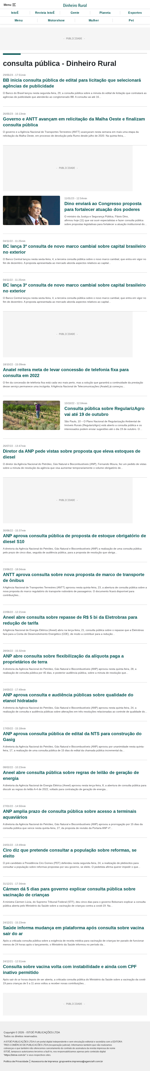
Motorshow (56, 20)
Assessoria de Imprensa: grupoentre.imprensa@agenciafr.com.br (67, 1061)
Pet (131, 20)
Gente (75, 12)
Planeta (105, 12)
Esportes (135, 12)
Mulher (94, 20)
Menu (19, 20)
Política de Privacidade (16, 1061)
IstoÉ (15, 12)
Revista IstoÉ (45, 12)
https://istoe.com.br (15, 1055)
